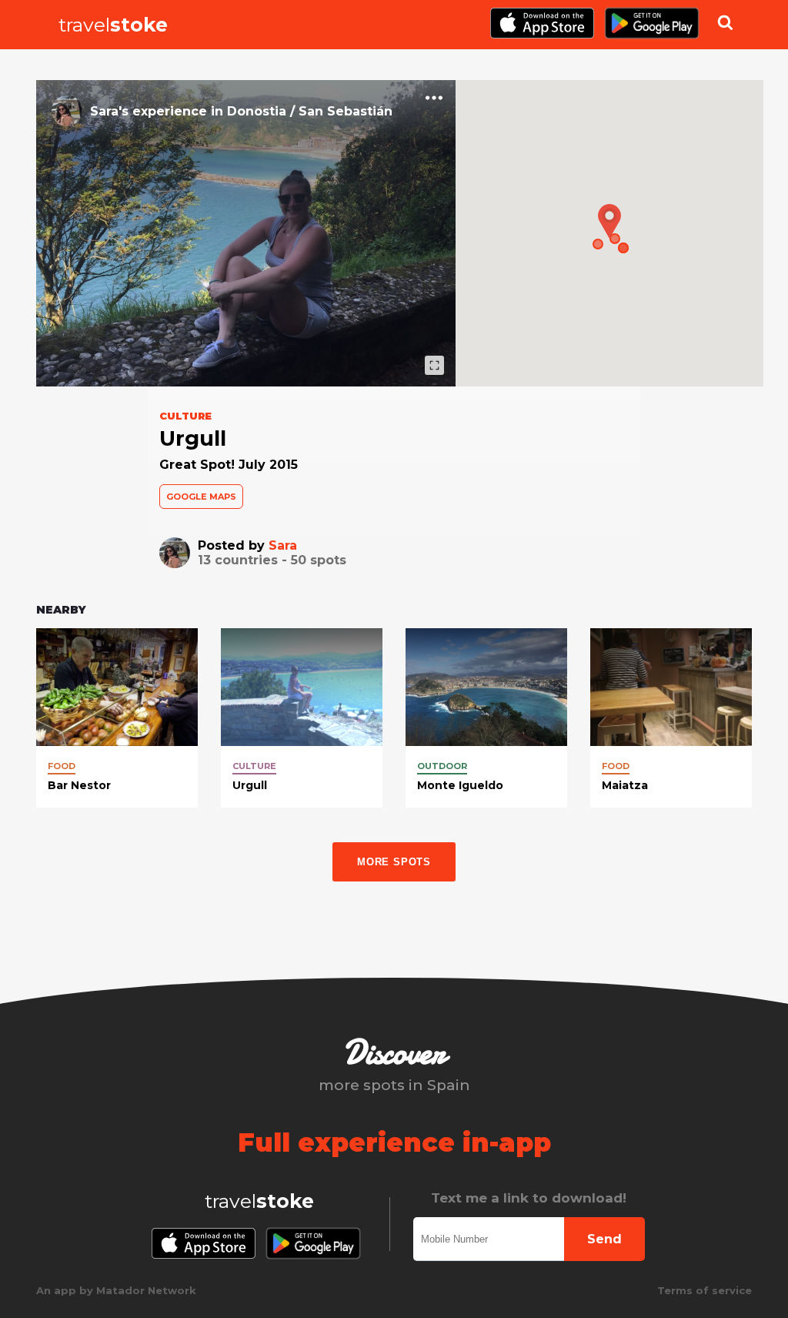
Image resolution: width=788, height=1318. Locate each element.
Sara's (109, 111)
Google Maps (201, 496)
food (61, 766)
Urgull (249, 785)
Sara (283, 545)
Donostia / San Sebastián (309, 111)
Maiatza (625, 785)
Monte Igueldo (460, 785)
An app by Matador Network (116, 1290)
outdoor (442, 766)
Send (604, 1239)
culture (254, 766)
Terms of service (704, 1290)
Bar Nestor (79, 785)
